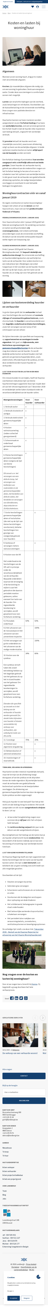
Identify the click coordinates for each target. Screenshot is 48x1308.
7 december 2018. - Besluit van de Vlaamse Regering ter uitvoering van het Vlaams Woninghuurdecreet (23, 932)
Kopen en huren (8, 2)
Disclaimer (15, 1267)
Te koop (5, 1152)
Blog (9, 13)
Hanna (34, 984)
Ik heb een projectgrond (11, 1179)
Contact (24, 1076)
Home (4, 13)
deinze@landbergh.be (10, 1135)
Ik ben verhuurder (9, 1171)
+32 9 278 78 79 (8, 1133)
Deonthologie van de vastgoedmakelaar (25, 1268)
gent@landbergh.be (10, 1119)
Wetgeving (15, 1050)
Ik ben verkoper (8, 1167)
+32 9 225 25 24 (8, 1117)
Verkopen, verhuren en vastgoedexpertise (29, 2)
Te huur (5, 1155)
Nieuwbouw (7, 1148)
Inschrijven (24, 1100)
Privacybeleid (31, 1264)
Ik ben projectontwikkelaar (12, 1175)
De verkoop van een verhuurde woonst (20, 1053)
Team (4, 1191)
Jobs (4, 1199)
